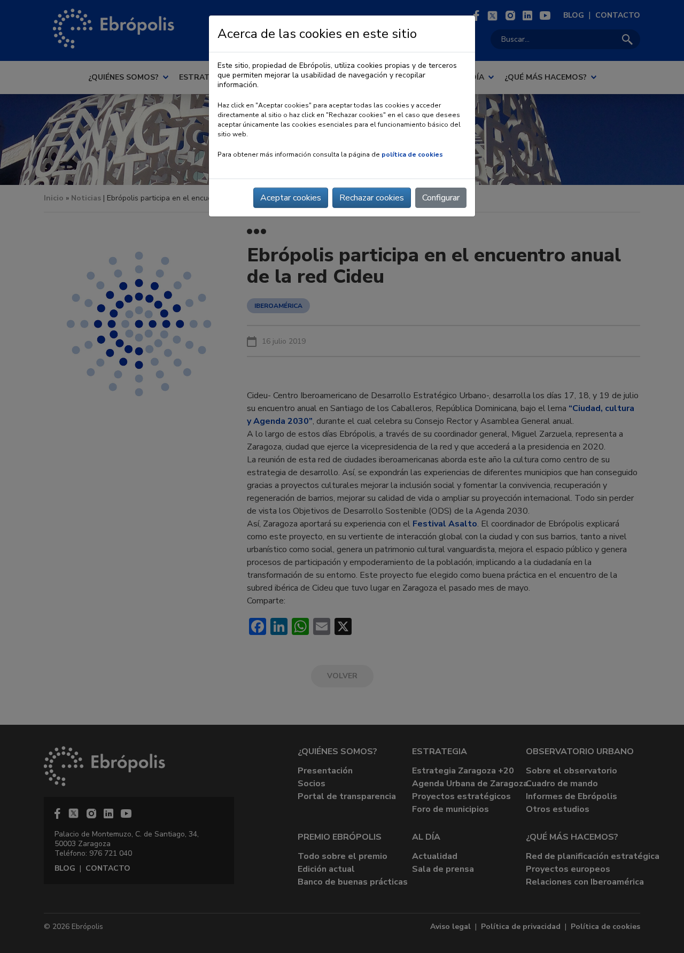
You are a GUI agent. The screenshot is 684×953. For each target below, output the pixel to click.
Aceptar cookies (290, 198)
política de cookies (412, 154)
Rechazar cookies (371, 198)
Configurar (441, 198)
